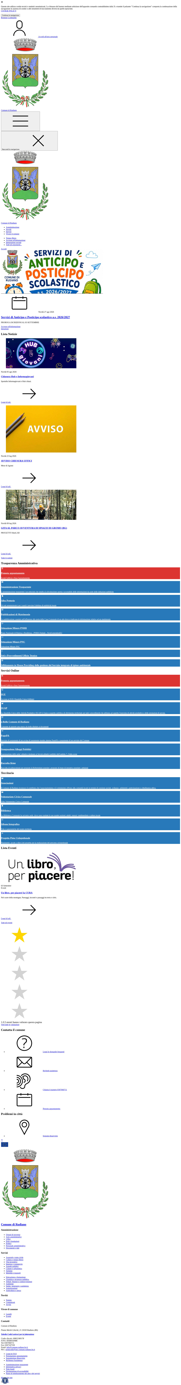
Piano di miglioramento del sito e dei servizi (23, 1373)
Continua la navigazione (10, 15)
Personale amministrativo (15, 1246)
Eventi (8, 1316)
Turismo (9, 1271)
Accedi (4, 249)
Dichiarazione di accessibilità (17, 1371)
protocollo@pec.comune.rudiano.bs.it (20, 1350)
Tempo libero (11, 238)
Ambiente (10, 1284)
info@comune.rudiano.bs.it (17, 1347)
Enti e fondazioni (12, 1241)
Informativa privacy (13, 1367)
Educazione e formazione (16, 1277)
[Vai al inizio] (2, 1140)
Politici (8, 1244)
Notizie (9, 1300)
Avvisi (8, 1305)
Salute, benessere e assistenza (17, 1286)
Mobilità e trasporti (13, 1273)
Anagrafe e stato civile (14, 1257)
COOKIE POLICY (8, 11)
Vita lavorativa (11, 1262)
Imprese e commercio (14, 1264)
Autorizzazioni (11, 1288)
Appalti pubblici (12, 1266)
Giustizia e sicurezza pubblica (17, 1279)
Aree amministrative (14, 1237)
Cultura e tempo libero (14, 1260)
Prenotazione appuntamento (16, 1356)
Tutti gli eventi (6, 923)
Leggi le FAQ (11, 1354)
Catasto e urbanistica (14, 1269)
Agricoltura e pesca (13, 1290)
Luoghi (9, 1314)
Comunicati (10, 1302)
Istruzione (5, 329)
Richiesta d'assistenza (14, 1360)
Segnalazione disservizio (15, 1358)
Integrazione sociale (13, 242)
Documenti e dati (12, 1248)
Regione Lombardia (8, 18)
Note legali (10, 1369)
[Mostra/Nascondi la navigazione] (20, 121)
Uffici (8, 1239)
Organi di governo (13, 1235)
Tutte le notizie (6, 558)
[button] (5, 1380)
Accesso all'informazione (15, 240)
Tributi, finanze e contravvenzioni (19, 1282)
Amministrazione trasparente (17, 1365)
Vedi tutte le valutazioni (10, 1025)
